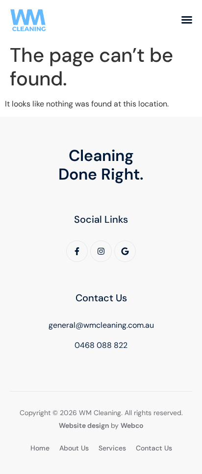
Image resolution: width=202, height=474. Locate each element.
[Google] (125, 251)
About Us (74, 448)
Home (40, 448)
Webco (132, 425)
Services (112, 448)
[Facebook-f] (77, 251)
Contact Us (154, 448)
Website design (84, 425)
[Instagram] (101, 251)
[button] (187, 19)
